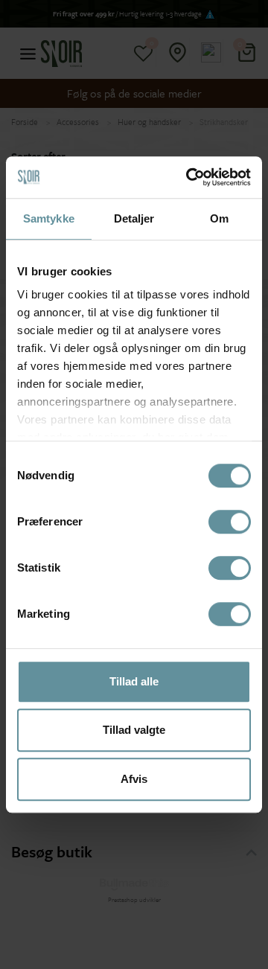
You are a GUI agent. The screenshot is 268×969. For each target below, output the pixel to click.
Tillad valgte (134, 729)
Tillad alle (134, 681)
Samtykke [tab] (48, 218)
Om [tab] (219, 218)
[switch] (229, 522)
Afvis (134, 779)
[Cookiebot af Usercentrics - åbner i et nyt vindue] (189, 177)
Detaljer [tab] (134, 218)
